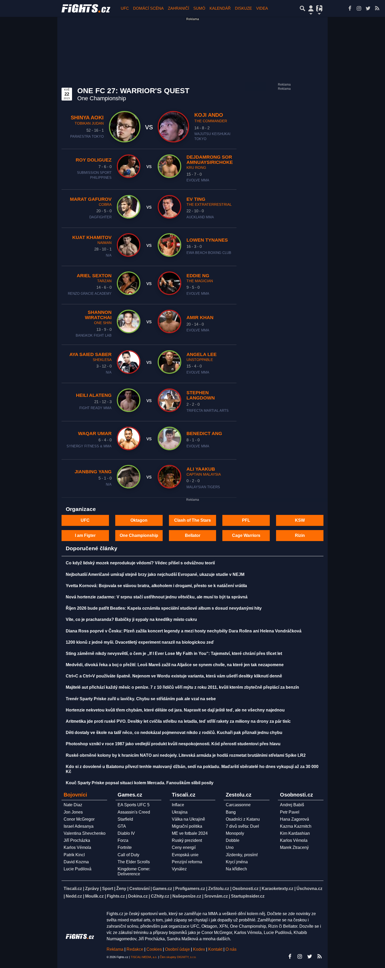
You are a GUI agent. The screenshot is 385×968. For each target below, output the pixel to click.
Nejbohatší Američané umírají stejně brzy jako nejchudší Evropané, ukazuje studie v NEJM (155, 574)
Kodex (199, 949)
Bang (231, 812)
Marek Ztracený (294, 847)
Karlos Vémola (77, 847)
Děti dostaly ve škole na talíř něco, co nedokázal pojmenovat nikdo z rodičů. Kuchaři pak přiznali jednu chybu (174, 732)
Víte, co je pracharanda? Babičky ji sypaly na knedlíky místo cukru (131, 619)
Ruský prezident (187, 840)
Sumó (199, 8)
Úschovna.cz (309, 888)
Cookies (154, 949)
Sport (107, 888)
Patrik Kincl (74, 855)
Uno (230, 847)
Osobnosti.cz (245, 888)
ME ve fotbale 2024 (190, 833)
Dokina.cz (138, 896)
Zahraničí (178, 8)
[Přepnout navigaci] (311, 8)
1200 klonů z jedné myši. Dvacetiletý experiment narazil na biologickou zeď (140, 642)
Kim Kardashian (295, 833)
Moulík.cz (94, 896)
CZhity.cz (160, 896)
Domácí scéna (148, 8)
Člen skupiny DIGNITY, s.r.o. (178, 957)
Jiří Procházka (77, 840)
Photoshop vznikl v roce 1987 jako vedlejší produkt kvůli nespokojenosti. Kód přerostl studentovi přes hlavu (173, 744)
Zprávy (92, 888)
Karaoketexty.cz (277, 888)
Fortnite (125, 847)
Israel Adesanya (79, 826)
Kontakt (215, 949)
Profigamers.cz (190, 888)
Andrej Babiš (292, 805)
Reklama (115, 949)
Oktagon (138, 520)
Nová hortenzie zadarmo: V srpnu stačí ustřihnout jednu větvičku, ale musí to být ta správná (157, 597)
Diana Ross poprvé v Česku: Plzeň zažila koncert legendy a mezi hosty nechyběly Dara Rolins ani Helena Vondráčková (183, 631)
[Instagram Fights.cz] (359, 8)
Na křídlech (236, 869)
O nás (231, 949)
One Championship (139, 535)
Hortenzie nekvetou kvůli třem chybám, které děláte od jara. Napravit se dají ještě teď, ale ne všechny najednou (175, 710)
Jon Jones (73, 812)
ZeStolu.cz (218, 888)
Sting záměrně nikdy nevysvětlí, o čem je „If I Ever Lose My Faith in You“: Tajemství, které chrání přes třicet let (174, 653)
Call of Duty (128, 855)
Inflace (178, 805)
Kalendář (220, 8)
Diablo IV (126, 833)
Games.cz (162, 888)
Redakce (134, 949)
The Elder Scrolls (134, 862)
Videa (262, 8)
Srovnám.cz (216, 896)
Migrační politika (187, 826)
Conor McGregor (79, 819)
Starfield (125, 819)
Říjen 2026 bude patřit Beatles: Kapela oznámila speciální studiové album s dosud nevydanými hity (164, 608)
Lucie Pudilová (77, 869)
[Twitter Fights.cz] (368, 8)
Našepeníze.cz (186, 896)
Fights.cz (116, 896)
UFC (125, 8)
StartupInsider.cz (248, 896)
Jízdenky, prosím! (242, 855)
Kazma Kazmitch (295, 826)
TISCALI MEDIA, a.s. (144, 957)
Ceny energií (184, 847)
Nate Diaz (73, 805)
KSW (300, 520)
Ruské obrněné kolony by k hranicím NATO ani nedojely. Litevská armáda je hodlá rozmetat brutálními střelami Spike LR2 (186, 755)
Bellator (192, 535)
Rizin (300, 535)
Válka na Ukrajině (188, 819)
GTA (122, 826)
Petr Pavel (289, 812)
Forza (123, 840)
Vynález (179, 869)
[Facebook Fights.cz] (350, 8)
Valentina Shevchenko (85, 833)
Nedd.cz (74, 896)
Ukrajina (180, 812)
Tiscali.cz (73, 888)
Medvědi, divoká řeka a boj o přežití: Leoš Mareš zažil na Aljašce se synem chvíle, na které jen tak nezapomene (175, 665)
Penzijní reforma (187, 862)
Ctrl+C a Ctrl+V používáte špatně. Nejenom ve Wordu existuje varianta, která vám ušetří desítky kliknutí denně (174, 676)
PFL (246, 520)
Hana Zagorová (294, 819)
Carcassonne (238, 805)
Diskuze (243, 8)
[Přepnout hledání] (302, 8)
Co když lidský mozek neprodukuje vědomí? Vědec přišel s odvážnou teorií (140, 563)
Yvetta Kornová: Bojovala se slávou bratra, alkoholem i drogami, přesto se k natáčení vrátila (156, 585)
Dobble (232, 840)
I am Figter (85, 535)
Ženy (121, 888)
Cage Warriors (246, 535)
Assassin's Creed (134, 812)
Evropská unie (185, 855)
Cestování (139, 888)
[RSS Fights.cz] (377, 8)
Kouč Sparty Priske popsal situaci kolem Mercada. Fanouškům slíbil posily (139, 783)
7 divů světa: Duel (242, 826)
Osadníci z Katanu (243, 819)
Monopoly (235, 833)
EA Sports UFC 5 (134, 805)
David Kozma (76, 862)
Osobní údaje (177, 949)
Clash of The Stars (192, 520)
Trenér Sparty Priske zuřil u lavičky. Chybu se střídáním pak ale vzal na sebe (141, 699)
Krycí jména (237, 862)
